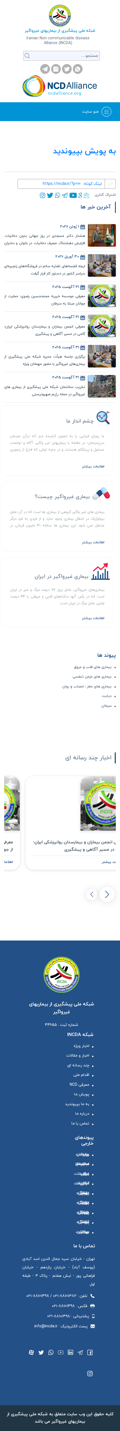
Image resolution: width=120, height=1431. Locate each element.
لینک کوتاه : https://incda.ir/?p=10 (72, 184)
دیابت (107, 696)
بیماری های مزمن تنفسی (92, 676)
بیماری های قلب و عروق (93, 667)
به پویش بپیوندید (84, 151)
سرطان (106, 705)
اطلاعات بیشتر (93, 466)
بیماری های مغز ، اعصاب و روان (87, 686)
